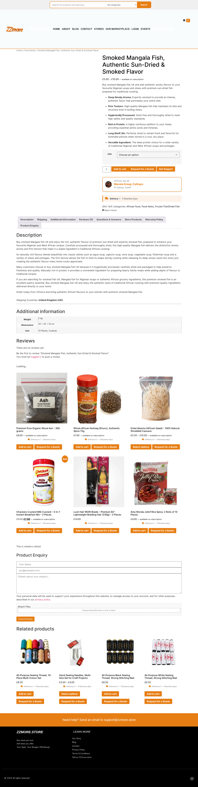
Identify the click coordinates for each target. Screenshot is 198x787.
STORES (99, 29)
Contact (86, 29)
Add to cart (120, 169)
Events (145, 29)
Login (135, 29)
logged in (36, 356)
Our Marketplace (118, 29)
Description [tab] (27, 219)
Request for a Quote (142, 169)
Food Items (30, 50)
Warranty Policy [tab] (154, 219)
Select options (141, 446)
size (110, 154)
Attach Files (24, 606)
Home (56, 29)
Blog (75, 29)
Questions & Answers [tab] (109, 219)
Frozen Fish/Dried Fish (167, 206)
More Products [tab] (133, 219)
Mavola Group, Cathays (128, 184)
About (66, 29)
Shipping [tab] (42, 219)
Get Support (166, 169)
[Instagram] (192, 778)
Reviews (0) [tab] (86, 219)
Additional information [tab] (63, 219)
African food (133, 206)
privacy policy (42, 599)
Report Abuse (110, 210)
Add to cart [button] (25, 446)
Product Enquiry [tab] (29, 225)
